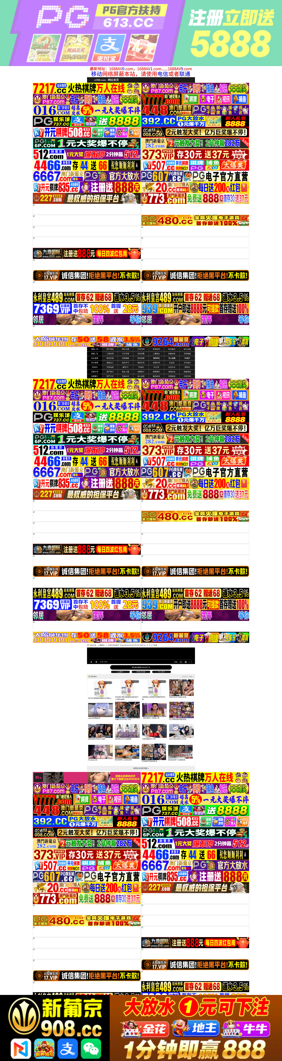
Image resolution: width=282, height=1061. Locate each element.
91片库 (156, 367)
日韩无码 (187, 376)
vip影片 (120, 672)
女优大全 (171, 367)
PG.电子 (161, 672)
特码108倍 (141, 672)
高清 (175, 662)
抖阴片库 (94, 372)
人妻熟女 (156, 354)
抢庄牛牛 (125, 363)
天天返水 (187, 363)
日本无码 (141, 349)
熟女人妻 (125, 372)
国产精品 (110, 349)
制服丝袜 (171, 354)
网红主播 (125, 349)
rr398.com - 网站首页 (106, 79)
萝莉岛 (187, 367)
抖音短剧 (110, 367)
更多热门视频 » (188, 677)
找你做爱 (141, 358)
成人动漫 (187, 349)
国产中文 (110, 376)
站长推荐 (94, 358)
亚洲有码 (156, 349)
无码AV (95, 367)
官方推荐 (94, 363)
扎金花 (171, 363)
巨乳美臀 (141, 354)
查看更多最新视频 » (141, 768)
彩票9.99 (156, 363)
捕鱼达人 (110, 363)
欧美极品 (171, 349)
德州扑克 (141, 363)
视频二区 (94, 354)
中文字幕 (125, 354)
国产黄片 (110, 372)
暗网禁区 (156, 372)
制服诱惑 (187, 372)
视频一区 (94, 349)
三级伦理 (110, 354)
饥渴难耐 (125, 358)
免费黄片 (141, 372)
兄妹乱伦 (125, 376)
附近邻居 (110, 358)
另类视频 (187, 354)
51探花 (141, 367)
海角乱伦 (171, 372)
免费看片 (94, 376)
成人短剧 (141, 376)
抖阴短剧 (171, 376)
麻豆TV (125, 367)
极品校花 (156, 376)
